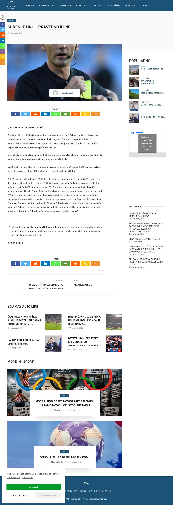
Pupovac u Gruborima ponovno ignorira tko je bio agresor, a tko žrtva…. (146, 262)
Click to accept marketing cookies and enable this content (147, 143)
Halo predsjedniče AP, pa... (153, 117)
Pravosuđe (81, 5)
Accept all (33, 487)
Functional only (19, 495)
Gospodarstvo (46, 5)
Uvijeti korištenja (83, 491)
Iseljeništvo (113, 5)
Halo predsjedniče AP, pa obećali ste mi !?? (23, 342)
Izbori (144, 5)
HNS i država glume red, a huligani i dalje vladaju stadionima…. (84, 320)
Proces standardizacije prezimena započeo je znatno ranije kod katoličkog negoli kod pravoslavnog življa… (146, 227)
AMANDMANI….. (83, 284)
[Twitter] (25, 114)
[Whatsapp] (55, 114)
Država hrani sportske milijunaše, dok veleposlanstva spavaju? (85, 342)
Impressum (27, 477)
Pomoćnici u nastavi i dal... (153, 69)
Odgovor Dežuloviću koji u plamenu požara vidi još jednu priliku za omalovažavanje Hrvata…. (146, 249)
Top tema (97, 5)
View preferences (48, 495)
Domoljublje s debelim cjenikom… (64, 457)
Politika (30, 5)
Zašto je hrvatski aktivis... (152, 105)
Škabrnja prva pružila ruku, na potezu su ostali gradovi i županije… (24, 320)
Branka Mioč (67, 93)
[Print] (75, 114)
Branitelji (130, 5)
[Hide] (1, 67)
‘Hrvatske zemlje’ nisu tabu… (143, 239)
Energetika (65, 5)
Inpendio (103, 499)
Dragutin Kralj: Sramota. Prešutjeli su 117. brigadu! (46, 286)
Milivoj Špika (58, 410)
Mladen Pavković (58, 462)
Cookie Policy (13, 477)
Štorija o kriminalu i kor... (152, 93)
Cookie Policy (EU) (103, 491)
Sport (11, 20)
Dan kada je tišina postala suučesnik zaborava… (142, 214)
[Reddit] (35, 114)
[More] (95, 114)
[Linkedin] (45, 114)
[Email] (65, 114)
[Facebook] (15, 114)
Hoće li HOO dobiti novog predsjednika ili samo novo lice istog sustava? (65, 403)
